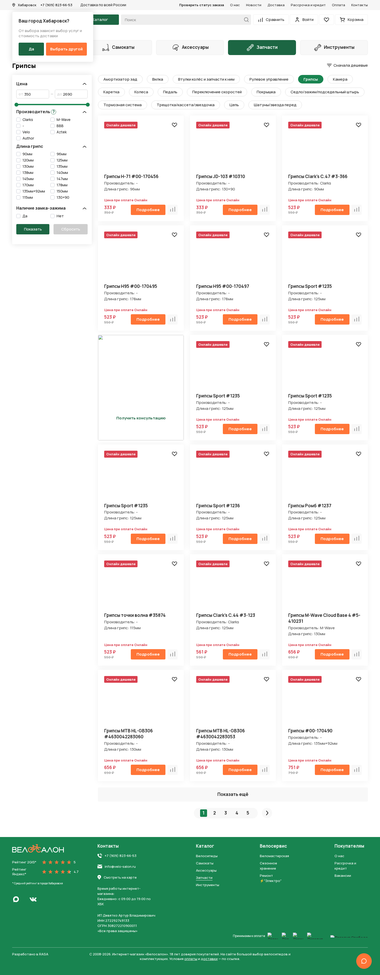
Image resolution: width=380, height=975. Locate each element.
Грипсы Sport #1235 (310, 286)
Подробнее (148, 209)
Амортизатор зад (120, 79)
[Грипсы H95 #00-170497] (233, 258)
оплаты (190, 958)
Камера (340, 79)
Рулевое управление (268, 79)
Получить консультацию (141, 418)
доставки (209, 958)
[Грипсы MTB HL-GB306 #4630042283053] (233, 702)
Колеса (141, 92)
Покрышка (266, 92)
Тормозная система (122, 105)
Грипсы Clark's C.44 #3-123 (225, 615)
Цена (21, 84)
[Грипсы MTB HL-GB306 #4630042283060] (141, 702)
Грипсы (310, 79)
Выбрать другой (66, 49)
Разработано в (30, 954)
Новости (253, 5)
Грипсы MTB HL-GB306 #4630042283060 (128, 734)
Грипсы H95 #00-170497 (222, 286)
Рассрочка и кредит (308, 5)
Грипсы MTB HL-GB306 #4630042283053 (220, 734)
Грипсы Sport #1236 (218, 506)
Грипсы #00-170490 (310, 731)
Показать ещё (232, 794)
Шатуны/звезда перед (275, 105)
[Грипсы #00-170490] (325, 702)
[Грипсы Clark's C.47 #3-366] (325, 148)
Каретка (111, 92)
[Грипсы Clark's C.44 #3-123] (233, 587)
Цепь (234, 105)
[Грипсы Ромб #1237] (325, 477)
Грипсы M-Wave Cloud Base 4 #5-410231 (324, 618)
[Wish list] (174, 125)
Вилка (157, 79)
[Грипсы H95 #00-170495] (141, 258)
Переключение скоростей (217, 92)
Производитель (35, 111)
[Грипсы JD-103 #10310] (233, 148)
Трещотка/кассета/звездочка (186, 105)
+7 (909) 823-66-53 (56, 5)
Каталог (205, 846)
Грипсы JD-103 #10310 (220, 176)
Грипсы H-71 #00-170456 (131, 176)
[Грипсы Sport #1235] (325, 258)
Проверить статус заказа (201, 5)
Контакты (359, 5)
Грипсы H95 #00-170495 (130, 286)
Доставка (276, 5)
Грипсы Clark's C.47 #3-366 (317, 176)
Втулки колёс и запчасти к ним (206, 79)
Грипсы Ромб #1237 (309, 506)
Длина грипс (29, 146)
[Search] (245, 19)
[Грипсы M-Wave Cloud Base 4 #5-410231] (325, 587)
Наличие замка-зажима (41, 208)
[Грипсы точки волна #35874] (141, 587)
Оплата (338, 5)
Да (31, 49)
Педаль (170, 92)
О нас (235, 5)
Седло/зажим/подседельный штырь (325, 92)
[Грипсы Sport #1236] (233, 477)
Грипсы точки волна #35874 (135, 615)
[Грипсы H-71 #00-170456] (141, 148)
